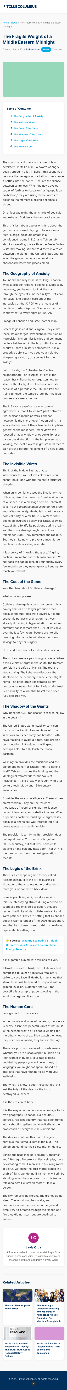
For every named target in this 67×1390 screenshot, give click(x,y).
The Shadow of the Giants (28, 134)
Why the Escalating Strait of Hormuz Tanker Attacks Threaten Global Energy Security (31, 945)
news (46, 49)
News (14, 22)
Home (6, 22)
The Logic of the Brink (26, 140)
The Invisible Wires (24, 122)
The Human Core (23, 146)
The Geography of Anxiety (28, 116)
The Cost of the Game (26, 128)
